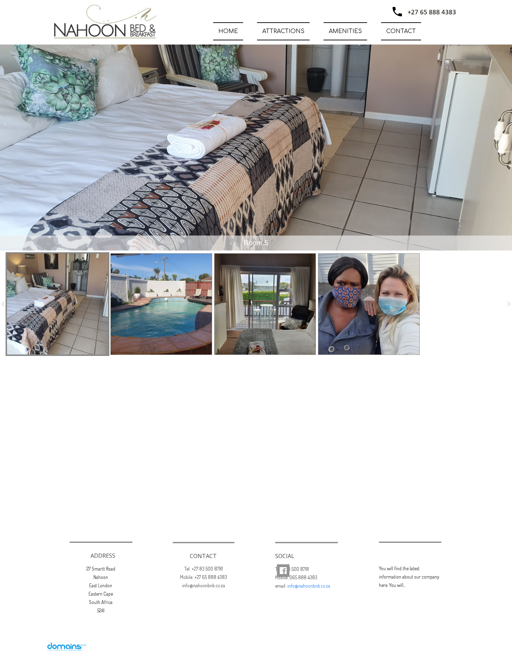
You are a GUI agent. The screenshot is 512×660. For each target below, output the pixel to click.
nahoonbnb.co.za (439, 645)
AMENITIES (345, 31)
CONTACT (401, 31)
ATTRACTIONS (283, 31)
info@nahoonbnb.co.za (308, 586)
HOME (228, 31)
